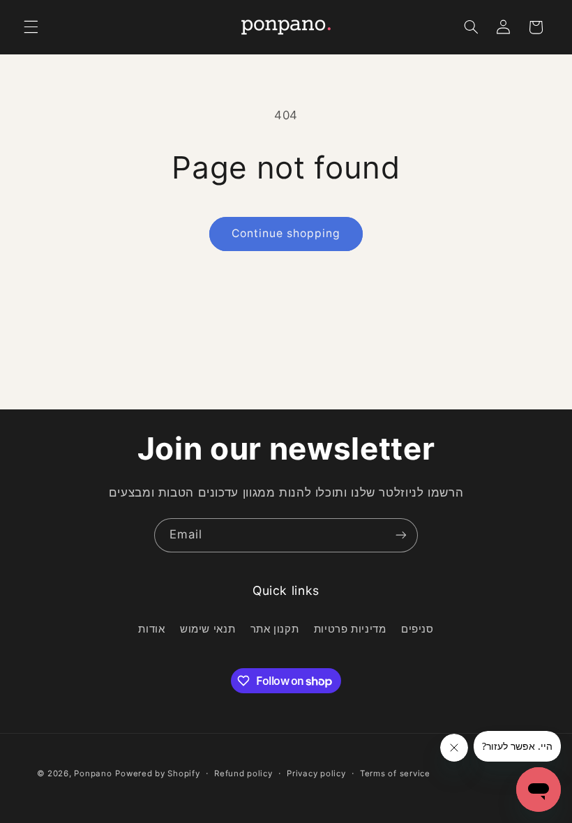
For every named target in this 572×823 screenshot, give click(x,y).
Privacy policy (316, 773)
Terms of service (395, 773)
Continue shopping (286, 233)
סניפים (417, 629)
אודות (151, 629)
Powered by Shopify (157, 773)
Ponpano (93, 773)
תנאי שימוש (207, 629)
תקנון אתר (274, 629)
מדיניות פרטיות (350, 629)
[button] (31, 27)
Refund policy (243, 773)
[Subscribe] (401, 535)
